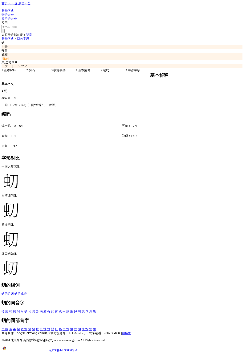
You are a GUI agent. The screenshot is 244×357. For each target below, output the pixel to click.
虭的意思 (23, 38)
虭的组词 (8, 293)
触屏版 (126, 333)
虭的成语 (20, 293)
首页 (5, 3)
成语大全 (24, 3)
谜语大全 (8, 14)
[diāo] (5, 58)
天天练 (13, 3)
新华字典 (8, 38)
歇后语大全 (9, 18)
